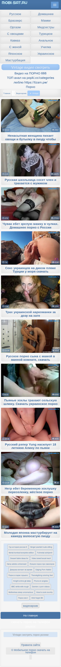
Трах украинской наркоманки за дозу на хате (30, 313)
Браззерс (15, 20)
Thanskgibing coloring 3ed (42, 575)
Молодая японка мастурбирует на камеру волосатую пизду (30, 534)
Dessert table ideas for (19, 558)
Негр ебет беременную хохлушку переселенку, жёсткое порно (30, 490)
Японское (15, 53)
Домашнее (46, 13)
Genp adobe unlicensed (16, 564)
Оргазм (15, 27)
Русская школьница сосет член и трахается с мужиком (30, 181)
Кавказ (15, 40)
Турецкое (46, 33)
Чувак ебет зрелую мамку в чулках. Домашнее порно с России (30, 225)
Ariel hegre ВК (37, 597)
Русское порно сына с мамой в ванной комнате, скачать (30, 358)
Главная (6, 93)
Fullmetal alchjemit (44, 552)
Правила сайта (30, 645)
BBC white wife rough (20, 586)
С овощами (15, 33)
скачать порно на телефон (30, 621)
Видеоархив (21, 93)
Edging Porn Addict (43, 569)
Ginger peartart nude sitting (41, 547)
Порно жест (23, 597)
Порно (30, 86)
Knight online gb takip (22, 581)
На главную (30, 615)
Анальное (46, 40)
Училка (46, 46)
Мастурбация (15, 60)
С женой (15, 46)
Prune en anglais (41, 581)
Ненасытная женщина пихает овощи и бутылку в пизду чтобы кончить (30, 139)
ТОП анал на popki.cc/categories (30, 77)
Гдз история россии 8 (18, 547)
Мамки (46, 20)
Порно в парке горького (18, 575)
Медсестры (45, 27)
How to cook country (44, 592)
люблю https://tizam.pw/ (31, 82)
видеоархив (30, 605)
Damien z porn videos (41, 586)
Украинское (45, 53)
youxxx (30, 626)
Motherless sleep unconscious (21, 592)
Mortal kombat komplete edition (21, 552)
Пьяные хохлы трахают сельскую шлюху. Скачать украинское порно (31, 402)
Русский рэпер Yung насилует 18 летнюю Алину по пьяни (30, 446)
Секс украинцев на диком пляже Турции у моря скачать (30, 269)
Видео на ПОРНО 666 (30, 73)
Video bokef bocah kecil (41, 558)
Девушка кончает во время (21, 569)
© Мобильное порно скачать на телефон (30, 651)
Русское (15, 13)
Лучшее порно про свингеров (42, 564)
